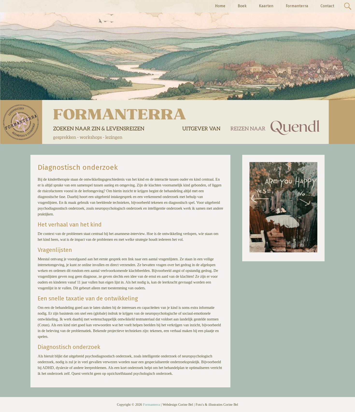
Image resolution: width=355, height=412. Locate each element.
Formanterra (297, 6)
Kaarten (266, 6)
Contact (327, 6)
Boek (242, 6)
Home (220, 6)
